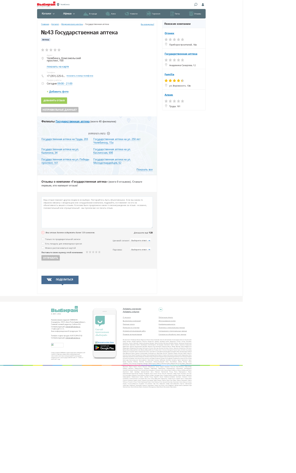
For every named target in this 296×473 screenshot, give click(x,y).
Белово (176, 343)
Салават (152, 375)
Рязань (147, 375)
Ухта (157, 383)
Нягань (179, 370)
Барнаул (152, 343)
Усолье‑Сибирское (133, 383)
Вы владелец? (147, 24)
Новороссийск (160, 370)
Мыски (140, 366)
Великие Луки (152, 346)
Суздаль (135, 380)
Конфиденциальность (167, 324)
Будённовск (126, 346)
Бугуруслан (189, 344)
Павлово (157, 372)
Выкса (128, 350)
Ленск (167, 361)
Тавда (155, 380)
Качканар (136, 356)
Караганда (125, 356)
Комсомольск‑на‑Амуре (148, 358)
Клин (181, 356)
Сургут (139, 380)
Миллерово (142, 365)
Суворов (130, 380)
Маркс (183, 363)
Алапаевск (169, 340)
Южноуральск (152, 387)
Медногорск (130, 365)
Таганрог (159, 380)
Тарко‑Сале (169, 380)
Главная (45, 24)
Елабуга (190, 351)
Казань (144, 355)
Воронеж (176, 348)
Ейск (178, 351)
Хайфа (167, 383)
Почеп (155, 373)
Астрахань (189, 341)
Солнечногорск (133, 378)
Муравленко (188, 365)
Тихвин (190, 380)
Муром (131, 366)
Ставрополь (164, 378)
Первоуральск (183, 372)
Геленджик (170, 350)
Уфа (154, 383)
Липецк (185, 361)
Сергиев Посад (148, 377)
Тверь (174, 380)
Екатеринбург (183, 351)
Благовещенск (152, 344)
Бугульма (182, 344)
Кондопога (164, 358)
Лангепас (141, 361)
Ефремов (128, 353)
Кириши (161, 356)
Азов (161, 340)
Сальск (162, 375)
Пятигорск (170, 373)
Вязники (143, 350)
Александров (175, 340)
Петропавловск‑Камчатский (130, 373)
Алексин (182, 340)
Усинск (190, 382)
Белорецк (181, 343)
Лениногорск (148, 361)
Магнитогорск (152, 363)
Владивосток (188, 346)
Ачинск (131, 343)
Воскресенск (182, 348)
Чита (166, 385)
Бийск (138, 344)
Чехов (156, 385)
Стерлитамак (188, 378)
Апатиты (144, 341)
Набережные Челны (153, 366)
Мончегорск (181, 365)
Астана (183, 341)
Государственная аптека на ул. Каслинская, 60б (112, 150)
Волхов (161, 348)
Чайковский (188, 383)
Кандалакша (185, 355)
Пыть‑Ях (164, 373)
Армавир (162, 341)
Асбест (179, 341)
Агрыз (152, 340)
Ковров (189, 356)
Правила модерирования (132, 334)
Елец (124, 353)
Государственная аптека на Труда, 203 (64, 139)
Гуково (147, 351)
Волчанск (166, 348)
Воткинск (189, 348)
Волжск (151, 348)
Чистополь (161, 385)
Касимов (131, 356)
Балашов (146, 343)
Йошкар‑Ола (138, 355)
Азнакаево (157, 340)
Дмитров (170, 351)
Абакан (138, 340)
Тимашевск (184, 380)
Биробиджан (144, 344)
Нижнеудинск (188, 368)
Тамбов (164, 380)
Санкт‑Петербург (131, 340)
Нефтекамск (154, 368)
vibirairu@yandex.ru (72, 327)
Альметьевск (188, 340)
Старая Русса (171, 378)
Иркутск (189, 353)
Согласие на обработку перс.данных (172, 334)
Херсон (182, 383)
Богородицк (160, 344)
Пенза (175, 372)
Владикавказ (126, 348)
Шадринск (171, 385)
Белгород (166, 343)
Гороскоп (156, 13)
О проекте (127, 317)
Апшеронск (151, 341)
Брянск (177, 344)
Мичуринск (163, 365)
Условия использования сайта (134, 331)
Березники (133, 344)
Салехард (156, 375)
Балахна (141, 343)
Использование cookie (167, 321)
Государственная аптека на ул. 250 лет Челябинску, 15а (116, 140)
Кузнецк (157, 360)
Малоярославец (165, 363)
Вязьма (147, 350)
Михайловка (156, 365)
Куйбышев (162, 360)
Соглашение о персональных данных (173, 331)
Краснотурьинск (133, 360)
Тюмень (157, 382)
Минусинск (149, 365)
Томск (135, 382)
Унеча (181, 382)
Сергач (141, 377)
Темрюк (179, 380)
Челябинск (132, 385)
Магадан (145, 363)
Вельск (169, 346)
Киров (166, 356)
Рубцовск (134, 375)
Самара (166, 375)
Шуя (190, 385)
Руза (138, 375)
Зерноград (159, 353)
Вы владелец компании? (132, 321)
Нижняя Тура (144, 370)
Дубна (175, 351)
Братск (172, 344)
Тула (153, 382)
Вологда (156, 348)
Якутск (161, 387)
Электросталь (126, 387)
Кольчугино (138, 358)
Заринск (137, 353)
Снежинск (184, 377)
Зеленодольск (152, 353)
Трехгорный (144, 382)
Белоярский (126, 344)
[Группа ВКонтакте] (161, 309)
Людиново (140, 363)
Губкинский (142, 351)
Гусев (157, 351)
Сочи (148, 378)
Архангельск (173, 341)
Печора (141, 373)
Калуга (156, 355)
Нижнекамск (179, 368)
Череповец (139, 385)
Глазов (175, 350)
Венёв (173, 346)
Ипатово (180, 353)
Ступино (125, 380)
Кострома (181, 358)
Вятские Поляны (154, 350)
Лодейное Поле (127, 363)
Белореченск (188, 343)
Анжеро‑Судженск (136, 341)
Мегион (125, 365)
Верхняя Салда (180, 346)
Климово (176, 356)
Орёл (131, 372)
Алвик (169, 95)
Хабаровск (162, 383)
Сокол (190, 377)
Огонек (169, 33)
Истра (129, 355)
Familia (169, 74)
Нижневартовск (170, 368)
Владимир (133, 348)
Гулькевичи (153, 351)
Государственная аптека (73, 121)
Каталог (47, 13)
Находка (125, 368)
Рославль (183, 373)
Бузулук (132, 346)
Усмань (125, 383)
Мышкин (145, 366)
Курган (179, 360)
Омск (190, 370)
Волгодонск (146, 348)
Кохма (190, 358)
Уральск (185, 382)
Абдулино (143, 340)
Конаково (158, 358)
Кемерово (142, 356)
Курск (190, 360)
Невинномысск (139, 368)
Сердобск (156, 377)
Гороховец (189, 350)
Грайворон (126, 351)
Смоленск (178, 377)
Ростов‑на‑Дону (127, 375)
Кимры (151, 356)
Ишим (133, 355)
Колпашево (131, 358)
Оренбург (137, 372)
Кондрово (170, 358)
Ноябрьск (174, 370)
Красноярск (151, 360)
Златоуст (165, 353)
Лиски (190, 361)
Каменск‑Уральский (163, 355)
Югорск (137, 387)
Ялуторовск (167, 387)
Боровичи (167, 344)
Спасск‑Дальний (155, 378)
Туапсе (149, 382)
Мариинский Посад (176, 363)
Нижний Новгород (128, 370)
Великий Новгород (161, 346)
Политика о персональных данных (172, 327)
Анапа (124, 341)
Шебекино (186, 385)
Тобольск (125, 382)
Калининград (150, 355)
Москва (125, 340)
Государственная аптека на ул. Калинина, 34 (60, 150)
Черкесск (144, 385)
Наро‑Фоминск (180, 366)
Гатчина (164, 350)
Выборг (125, 350)
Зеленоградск (144, 353)
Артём (167, 341)
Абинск (148, 340)
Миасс (136, 365)
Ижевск (176, 353)
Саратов (175, 375)
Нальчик (172, 366)
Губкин (136, 351)
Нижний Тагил (137, 370)
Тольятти (130, 382)
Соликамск (126, 378)
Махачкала (189, 363)
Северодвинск (127, 377)
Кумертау (174, 360)
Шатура (177, 385)
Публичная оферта (166, 317)
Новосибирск (167, 370)
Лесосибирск (173, 361)
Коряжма (175, 358)
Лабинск (135, 361)
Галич (160, 350)
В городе (93, 13)
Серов (161, 377)
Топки (139, 382)
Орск (152, 372)
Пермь (190, 372)
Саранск (170, 375)
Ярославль (173, 387)
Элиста (132, 387)
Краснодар (126, 360)
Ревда (175, 373)
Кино (113, 13)
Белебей (171, 343)
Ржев (178, 373)
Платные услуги (129, 324)
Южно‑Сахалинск (144, 387)
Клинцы (185, 356)
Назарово (167, 366)
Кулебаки (168, 360)
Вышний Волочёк (135, 350)
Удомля (165, 382)
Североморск (135, 377)
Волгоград (139, 348)
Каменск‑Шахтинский (175, 355)
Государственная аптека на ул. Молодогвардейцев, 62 (112, 161)
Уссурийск (141, 383)
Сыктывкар (150, 380)
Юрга (158, 387)
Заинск (133, 353)
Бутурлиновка (138, 346)
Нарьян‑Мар (188, 366)
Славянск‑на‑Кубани (169, 377)
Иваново (170, 353)
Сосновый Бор (142, 378)
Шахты (181, 385)
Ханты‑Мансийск (174, 383)
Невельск (130, 368)
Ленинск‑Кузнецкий (158, 361)
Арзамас (157, 341)
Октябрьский (185, 370)
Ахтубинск (125, 343)
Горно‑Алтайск (181, 350)
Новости (133, 13)
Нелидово (147, 368)
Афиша (67, 13)
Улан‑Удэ (170, 382)
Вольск (171, 348)
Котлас (186, 358)
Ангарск (129, 341)
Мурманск (125, 366)
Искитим (125, 355)
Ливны (180, 361)
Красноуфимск (143, 360)
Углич (161, 382)
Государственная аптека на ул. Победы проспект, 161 (65, 161)
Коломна (125, 358)
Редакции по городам (131, 327)
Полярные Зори (148, 373)
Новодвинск (152, 370)
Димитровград (164, 351)
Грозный (131, 351)
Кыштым (129, 361)
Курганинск (185, 360)
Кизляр (147, 356)
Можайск (169, 365)
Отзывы (197, 13)
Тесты (177, 13)
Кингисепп (156, 356)
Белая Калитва (159, 343)
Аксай (164, 340)
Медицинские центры (72, 24)
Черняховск (151, 385)
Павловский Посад (167, 372)
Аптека (45, 39)
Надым (162, 366)
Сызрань (144, 380)
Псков (159, 373)
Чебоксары (126, 385)
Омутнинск (126, 372)
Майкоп (159, 363)
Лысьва (134, 363)
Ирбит (185, 353)
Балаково (136, 343)
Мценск (135, 366)
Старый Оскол (180, 378)
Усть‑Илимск (148, 383)
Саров (179, 375)
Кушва (124, 361)
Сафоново (189, 375)
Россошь (189, 373)
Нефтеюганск (161, 368)
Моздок (175, 365)
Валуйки (145, 346)
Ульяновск (176, 382)
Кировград (171, 356)
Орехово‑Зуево (145, 372)
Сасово (184, 375)
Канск (190, 355)
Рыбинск (142, 375)
